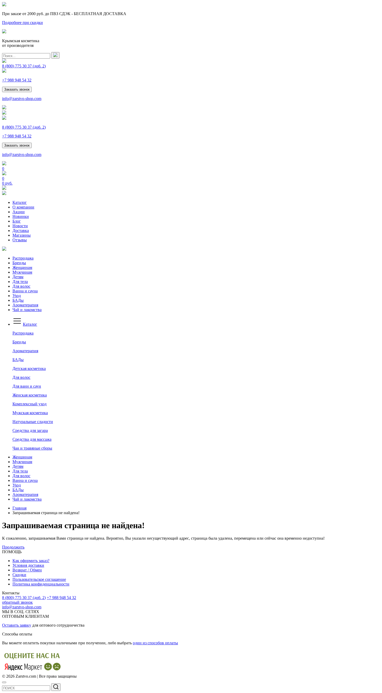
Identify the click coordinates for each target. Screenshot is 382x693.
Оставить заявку (16, 625)
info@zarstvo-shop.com (21, 98)
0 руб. (7, 183)
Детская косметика (29, 368)
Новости (20, 226)
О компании (23, 207)
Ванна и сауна (25, 291)
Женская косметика (29, 395)
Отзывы (19, 240)
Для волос (21, 286)
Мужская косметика (30, 413)
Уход (16, 295)
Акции (18, 212)
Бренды (19, 263)
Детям (17, 277)
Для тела (20, 281)
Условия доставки (28, 565)
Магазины (21, 235)
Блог (16, 221)
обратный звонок (17, 602)
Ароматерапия (25, 305)
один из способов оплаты (155, 643)
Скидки (19, 574)
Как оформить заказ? (30, 560)
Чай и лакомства (27, 309)
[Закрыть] (4, 682)
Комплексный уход (29, 404)
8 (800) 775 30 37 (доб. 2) (24, 597)
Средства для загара (30, 430)
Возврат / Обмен (27, 570)
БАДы (18, 300)
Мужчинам (22, 272)
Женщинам (22, 267)
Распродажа (23, 258)
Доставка (20, 230)
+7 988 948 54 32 (16, 80)
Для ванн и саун (26, 386)
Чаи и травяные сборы (32, 448)
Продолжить (13, 547)
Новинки (20, 216)
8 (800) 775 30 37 (24, 66)
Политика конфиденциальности (40, 584)
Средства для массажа (31, 439)
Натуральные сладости (32, 421)
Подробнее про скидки (22, 22)
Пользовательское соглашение (39, 579)
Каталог (19, 202)
